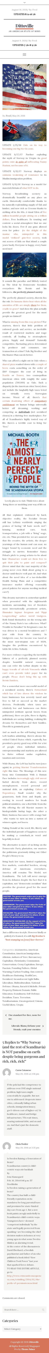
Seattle (6, 375)
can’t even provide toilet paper (20, 673)
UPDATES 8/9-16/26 (24, 14)
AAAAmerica (21, 949)
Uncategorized (26, 1001)
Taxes (16, 997)
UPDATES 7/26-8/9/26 (25, 45)
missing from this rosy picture (26, 322)
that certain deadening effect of (24, 401)
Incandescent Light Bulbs (26, 979)
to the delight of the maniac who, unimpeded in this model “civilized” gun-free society (24, 234)
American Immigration (27, 953)
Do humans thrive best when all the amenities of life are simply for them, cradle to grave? (24, 305)
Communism (33, 960)
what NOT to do (30, 188)
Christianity (20, 960)
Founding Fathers (20, 968)
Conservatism (9, 964)
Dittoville (24, 25)
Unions (38, 1001)
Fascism (6, 968)
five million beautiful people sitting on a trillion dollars (24, 216)
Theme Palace (28, 1349)
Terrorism (25, 997)
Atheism (6, 957)
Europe (39, 964)
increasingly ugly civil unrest (32, 778)
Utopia (19, 1004)
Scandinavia (20, 993)
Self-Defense (33, 993)
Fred (34, 9)
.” (43, 939)
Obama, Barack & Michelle (25, 986)
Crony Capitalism (26, 964)
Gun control (36, 971)
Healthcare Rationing (13, 975)
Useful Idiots (8, 1004)
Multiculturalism (22, 982)
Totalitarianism (10, 1001)
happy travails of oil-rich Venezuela (21, 669)
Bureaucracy (35, 957)
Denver (20, 375)
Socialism (7, 997)
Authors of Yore (20, 957)
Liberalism (7, 982)
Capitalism (7, 960)
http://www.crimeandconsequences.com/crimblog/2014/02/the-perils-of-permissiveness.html (24, 1279)
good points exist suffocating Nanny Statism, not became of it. (24, 162)
